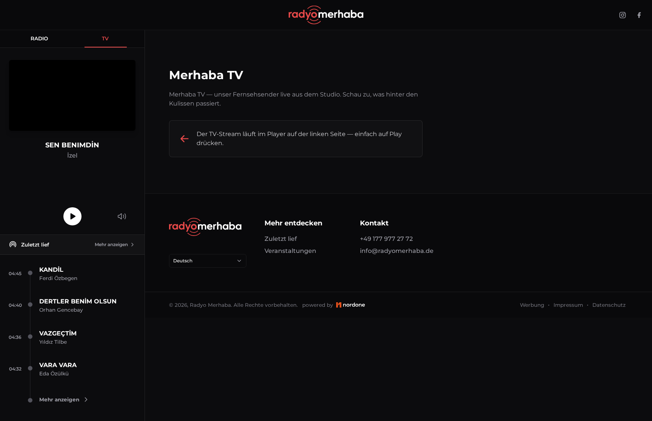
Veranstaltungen (290, 250)
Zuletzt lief (280, 238)
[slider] (122, 202)
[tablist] (72, 39)
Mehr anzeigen (111, 244)
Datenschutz (609, 305)
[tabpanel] (72, 141)
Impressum (568, 305)
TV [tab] (105, 38)
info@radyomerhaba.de (397, 250)
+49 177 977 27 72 (386, 238)
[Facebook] (639, 15)
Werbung (532, 305)
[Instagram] (622, 15)
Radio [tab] (39, 38)
